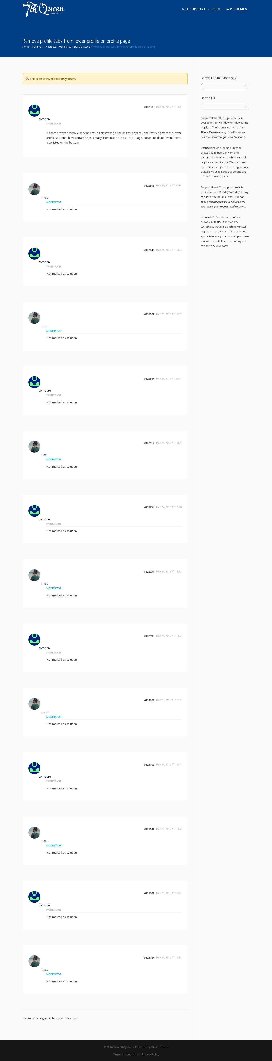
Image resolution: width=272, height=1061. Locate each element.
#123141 (149, 829)
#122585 (149, 107)
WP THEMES (237, 9)
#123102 (149, 700)
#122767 (149, 314)
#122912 (149, 443)
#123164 (149, 957)
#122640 (149, 250)
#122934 (149, 507)
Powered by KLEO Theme (151, 1047)
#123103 (149, 764)
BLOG (217, 9)
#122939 (149, 636)
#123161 (149, 893)
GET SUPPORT (194, 9)
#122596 (149, 185)
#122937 (149, 571)
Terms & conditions (125, 1054)
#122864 (149, 378)
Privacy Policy (150, 1054)
